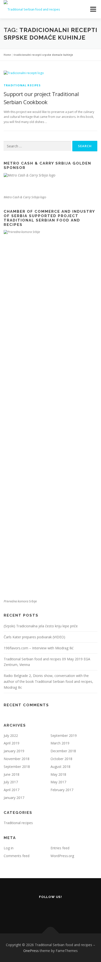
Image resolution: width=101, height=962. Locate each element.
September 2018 (17, 766)
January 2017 (14, 797)
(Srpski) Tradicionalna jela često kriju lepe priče (41, 626)
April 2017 (11, 789)
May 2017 (58, 782)
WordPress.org (62, 855)
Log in (8, 848)
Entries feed (59, 848)
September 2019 (63, 735)
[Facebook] (50, 910)
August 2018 (60, 766)
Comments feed (16, 855)
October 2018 (61, 758)
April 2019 (11, 743)
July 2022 (11, 735)
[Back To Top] (50, 933)
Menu (93, 9)
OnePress (31, 950)
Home (7, 54)
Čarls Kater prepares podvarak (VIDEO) (34, 637)
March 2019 (59, 743)
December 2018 (63, 751)
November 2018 (16, 758)
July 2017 (11, 782)
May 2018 (58, 774)
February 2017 (61, 789)
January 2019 (14, 751)
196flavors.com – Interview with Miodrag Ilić (39, 648)
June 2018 (11, 774)
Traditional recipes (22, 85)
